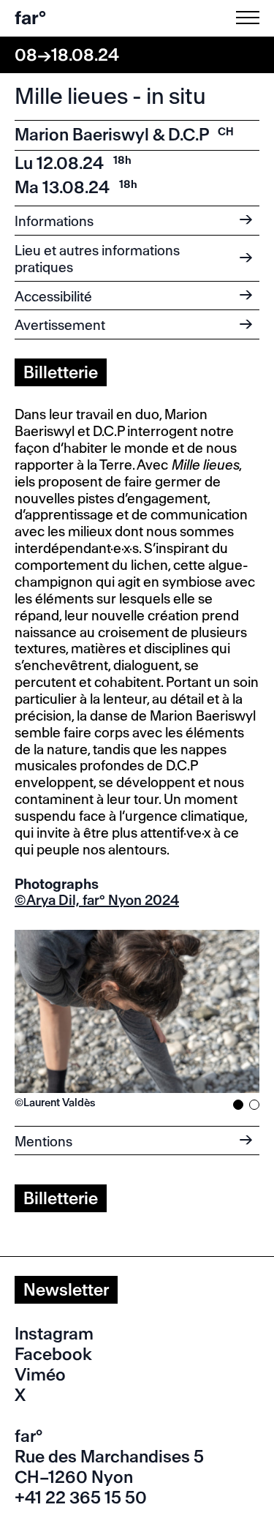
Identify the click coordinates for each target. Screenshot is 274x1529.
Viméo (40, 1374)
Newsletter (66, 1290)
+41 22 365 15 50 (81, 1497)
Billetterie (60, 372)
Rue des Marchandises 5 (109, 1456)
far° (30, 18)
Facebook (53, 1354)
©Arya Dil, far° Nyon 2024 (97, 900)
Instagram (54, 1333)
